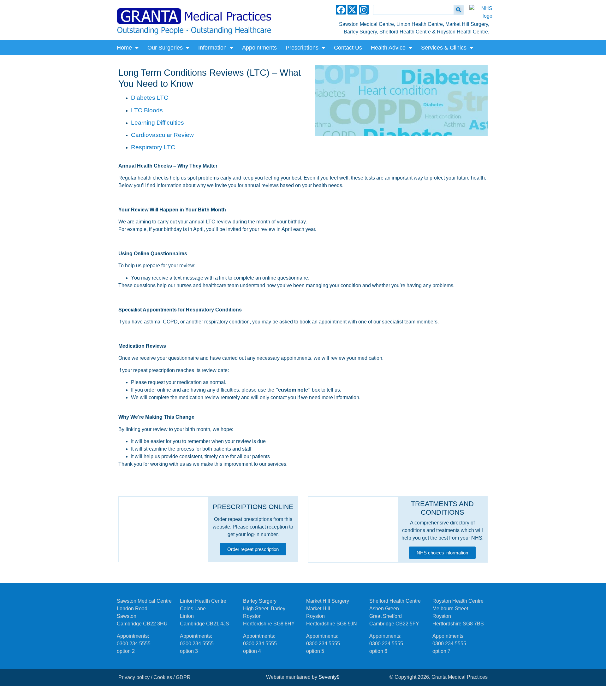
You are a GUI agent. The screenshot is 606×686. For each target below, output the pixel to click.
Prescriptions (302, 47)
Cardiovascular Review (162, 135)
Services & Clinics (443, 47)
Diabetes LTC (149, 97)
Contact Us (348, 47)
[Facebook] (341, 10)
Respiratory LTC (153, 147)
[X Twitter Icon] (352, 10)
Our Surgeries (165, 47)
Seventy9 (329, 677)
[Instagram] (364, 10)
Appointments (259, 47)
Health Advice (388, 47)
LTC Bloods (147, 110)
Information (212, 47)
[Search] (459, 10)
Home (124, 47)
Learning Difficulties (157, 122)
